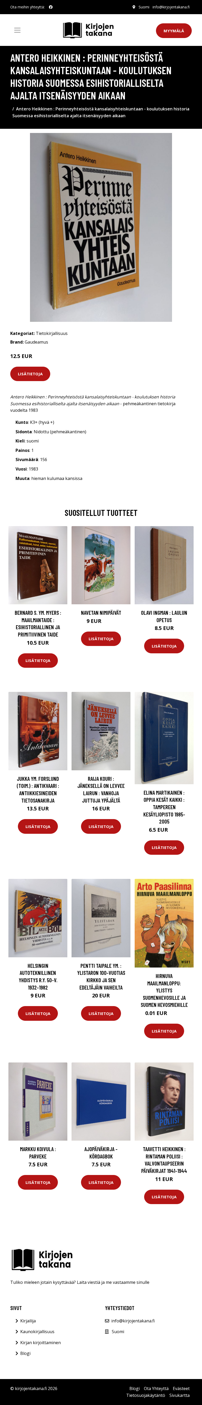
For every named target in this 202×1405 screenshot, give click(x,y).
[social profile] (51, 7)
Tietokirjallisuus (52, 333)
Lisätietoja (30, 373)
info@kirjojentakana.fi (171, 6)
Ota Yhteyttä (156, 1388)
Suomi (144, 6)
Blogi (25, 1353)
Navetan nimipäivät (101, 612)
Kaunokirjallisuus (37, 1331)
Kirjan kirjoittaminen (40, 1342)
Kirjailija (28, 1321)
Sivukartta (179, 1395)
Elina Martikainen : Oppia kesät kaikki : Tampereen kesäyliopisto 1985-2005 (164, 807)
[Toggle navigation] (17, 30)
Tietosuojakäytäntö (145, 1395)
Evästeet (181, 1388)
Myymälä (174, 30)
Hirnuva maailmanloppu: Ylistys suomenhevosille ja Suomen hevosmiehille (164, 990)
